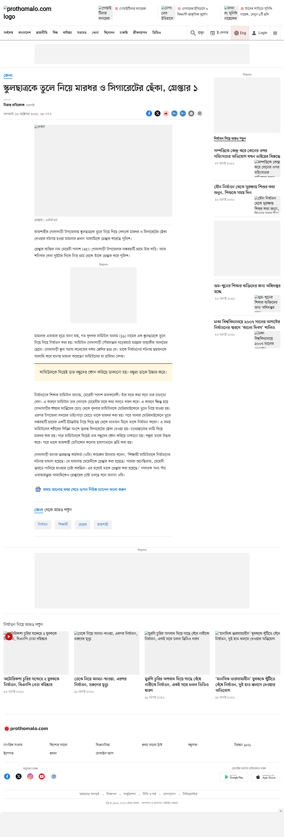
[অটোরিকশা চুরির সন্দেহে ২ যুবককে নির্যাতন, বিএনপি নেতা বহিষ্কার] (36, 653)
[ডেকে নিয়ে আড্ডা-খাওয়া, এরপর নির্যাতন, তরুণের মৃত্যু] (106, 653)
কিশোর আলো (58, 745)
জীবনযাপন (140, 33)
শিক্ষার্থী (63, 524)
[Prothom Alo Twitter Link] (21, 777)
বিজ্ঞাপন (111, 794)
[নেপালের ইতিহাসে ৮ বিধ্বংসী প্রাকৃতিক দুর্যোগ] (168, 13)
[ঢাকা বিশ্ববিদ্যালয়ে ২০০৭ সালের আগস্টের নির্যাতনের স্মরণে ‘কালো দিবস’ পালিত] (267, 339)
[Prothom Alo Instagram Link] (32, 777)
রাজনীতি (41, 33)
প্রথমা (53, 753)
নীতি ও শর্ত (149, 794)
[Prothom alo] (33, 13)
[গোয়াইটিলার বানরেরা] (106, 13)
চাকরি (124, 33)
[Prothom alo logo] (26, 730)
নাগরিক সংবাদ (13, 745)
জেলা (8, 75)
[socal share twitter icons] (158, 116)
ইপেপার (9, 753)
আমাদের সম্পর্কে (89, 794)
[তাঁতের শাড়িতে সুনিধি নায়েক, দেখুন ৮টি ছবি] (231, 13)
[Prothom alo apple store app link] (265, 777)
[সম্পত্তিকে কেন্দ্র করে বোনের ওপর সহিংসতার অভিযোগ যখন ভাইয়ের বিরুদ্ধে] (267, 168)
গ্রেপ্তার (83, 524)
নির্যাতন (43, 524)
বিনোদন (109, 33)
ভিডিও (156, 33)
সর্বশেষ (8, 33)
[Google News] (54, 777)
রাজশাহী (102, 524)
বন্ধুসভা (192, 745)
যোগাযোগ (169, 794)
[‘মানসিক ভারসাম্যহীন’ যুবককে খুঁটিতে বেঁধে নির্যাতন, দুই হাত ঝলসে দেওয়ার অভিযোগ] (247, 653)
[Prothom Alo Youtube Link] (44, 777)
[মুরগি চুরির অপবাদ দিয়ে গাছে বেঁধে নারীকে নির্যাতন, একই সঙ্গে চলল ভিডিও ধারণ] (177, 653)
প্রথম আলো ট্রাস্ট (152, 745)
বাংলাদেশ (24, 33)
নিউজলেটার (190, 794)
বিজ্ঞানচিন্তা (103, 745)
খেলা (95, 33)
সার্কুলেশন (130, 794)
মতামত (82, 33)
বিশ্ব (55, 33)
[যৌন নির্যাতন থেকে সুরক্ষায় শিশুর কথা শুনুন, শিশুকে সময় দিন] (267, 204)
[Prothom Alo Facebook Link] (9, 777)
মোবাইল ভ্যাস (105, 753)
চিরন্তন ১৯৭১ (242, 745)
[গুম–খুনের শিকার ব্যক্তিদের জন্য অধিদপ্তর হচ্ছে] (267, 303)
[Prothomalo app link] (233, 777)
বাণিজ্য (67, 33)
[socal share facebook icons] (150, 116)
